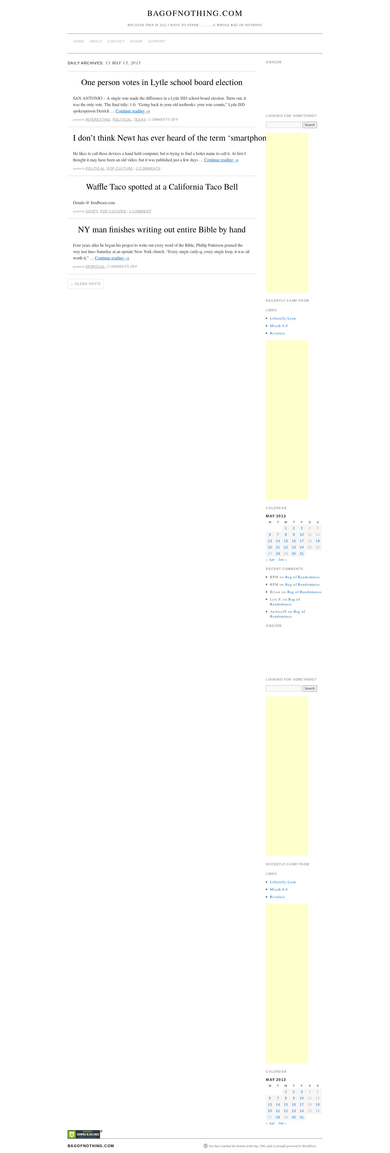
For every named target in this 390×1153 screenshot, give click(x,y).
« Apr (270, 559)
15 (286, 541)
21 (278, 547)
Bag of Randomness (302, 577)
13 (270, 541)
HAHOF (136, 41)
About (96, 41)
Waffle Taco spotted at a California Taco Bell (162, 186)
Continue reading (133, 111)
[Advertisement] (287, 212)
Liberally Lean (283, 318)
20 (270, 547)
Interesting (98, 119)
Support (157, 41)
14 (278, 541)
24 (302, 547)
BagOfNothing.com (195, 12)
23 (294, 547)
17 (302, 541)
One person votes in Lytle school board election (161, 81)
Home (78, 41)
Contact (116, 41)
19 (318, 541)
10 (302, 534)
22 (286, 547)
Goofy (92, 211)
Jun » (283, 559)
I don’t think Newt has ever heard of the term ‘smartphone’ (173, 137)
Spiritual (95, 267)
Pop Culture (120, 168)
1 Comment (140, 211)
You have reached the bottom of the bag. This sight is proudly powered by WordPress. (263, 1146)
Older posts (85, 284)
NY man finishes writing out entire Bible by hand (162, 229)
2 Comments (148, 168)
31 (302, 554)
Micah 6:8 (279, 325)
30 (294, 554)
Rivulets (277, 333)
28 (278, 554)
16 (294, 541)
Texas (140, 119)
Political (122, 119)
